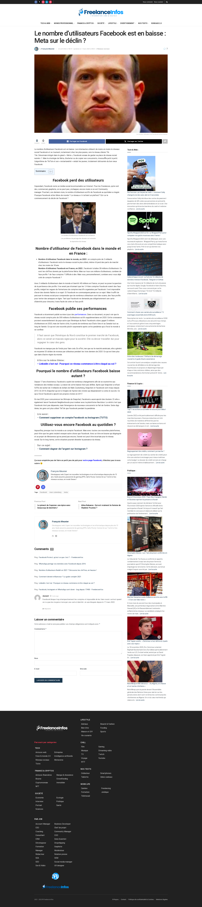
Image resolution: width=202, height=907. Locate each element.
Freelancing (106, 788)
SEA (37, 858)
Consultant (40, 835)
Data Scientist (60, 839)
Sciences (39, 809)
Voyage (84, 758)
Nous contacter (148, 2)
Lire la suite (140, 209)
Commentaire (40, 629)
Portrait (39, 805)
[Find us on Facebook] (35, 2)
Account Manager (43, 824)
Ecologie (59, 798)
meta (66, 492)
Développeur (41, 843)
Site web (83, 669)
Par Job (38, 819)
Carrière (84, 788)
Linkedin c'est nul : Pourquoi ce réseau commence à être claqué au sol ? (67, 583)
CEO (37, 828)
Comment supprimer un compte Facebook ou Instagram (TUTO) (73, 417)
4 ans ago (55, 596)
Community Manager (62, 831)
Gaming (101, 747)
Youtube (101, 758)
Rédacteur (40, 854)
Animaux (84, 724)
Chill (83, 742)
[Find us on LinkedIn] (46, 2)
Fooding (103, 728)
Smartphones (105, 773)
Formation (40, 846)
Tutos (38, 764)
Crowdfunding (62, 779)
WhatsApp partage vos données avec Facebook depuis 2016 (62, 564)
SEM (56, 858)
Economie (40, 798)
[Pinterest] (38, 487)
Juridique (105, 792)
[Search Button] (167, 2)
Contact (123, 899)
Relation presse (60, 854)
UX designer (59, 865)
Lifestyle (112, 23)
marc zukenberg (55, 492)
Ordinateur (85, 773)
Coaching (39, 831)
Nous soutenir (158, 2)
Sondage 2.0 (156, 23)
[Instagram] (43, 487)
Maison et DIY (87, 731)
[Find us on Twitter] (39, 2)
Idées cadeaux (106, 777)
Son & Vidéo (40, 865)
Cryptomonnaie (42, 782)
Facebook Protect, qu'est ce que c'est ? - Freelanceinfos (61, 557)
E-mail (36, 669)
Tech (37, 748)
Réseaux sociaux (103, 49)
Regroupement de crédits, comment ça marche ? (145, 451)
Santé (58, 805)
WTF (83, 762)
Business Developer (62, 824)
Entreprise (58, 752)
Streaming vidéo (105, 750)
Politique (60, 801)
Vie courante (86, 735)
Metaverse (58, 760)
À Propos (115, 899)
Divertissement (127, 23)
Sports (103, 731)
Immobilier (60, 782)
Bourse (38, 779)
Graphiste (58, 846)
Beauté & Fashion (107, 724)
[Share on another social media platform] (165, 141)
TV (82, 754)
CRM (38, 839)
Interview (39, 801)
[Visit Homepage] (101, 12)
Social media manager (63, 862)
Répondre (47, 609)
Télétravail (85, 796)
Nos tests (142, 23)
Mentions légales (162, 899)
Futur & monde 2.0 (43, 756)
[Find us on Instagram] (43, 2)
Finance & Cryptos (85, 23)
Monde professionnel (63, 23)
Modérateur (59, 850)
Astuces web (41, 752)
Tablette (84, 777)
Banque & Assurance (64, 775)
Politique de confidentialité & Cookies (141, 899)
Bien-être (85, 728)
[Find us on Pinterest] (50, 2)
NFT (37, 786)
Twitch (101, 754)
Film (83, 747)
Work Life (85, 784)
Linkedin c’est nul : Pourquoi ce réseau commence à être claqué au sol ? (77, 363)
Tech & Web (45, 23)
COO (56, 835)
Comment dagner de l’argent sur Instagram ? (63, 448)
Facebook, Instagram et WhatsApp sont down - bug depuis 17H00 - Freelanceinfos (71, 589)
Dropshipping (59, 843)
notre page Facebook (92, 460)
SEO (37, 862)
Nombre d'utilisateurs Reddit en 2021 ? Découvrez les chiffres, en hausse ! (68, 570)
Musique (84, 750)
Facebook (43, 492)
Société (100, 23)
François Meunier (47, 49)
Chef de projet (60, 828)
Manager (39, 850)
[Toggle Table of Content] (49, 172)
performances (80, 314)
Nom (36, 658)
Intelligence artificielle (63, 756)
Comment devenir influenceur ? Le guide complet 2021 (60, 577)
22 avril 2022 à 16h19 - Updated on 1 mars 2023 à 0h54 (76, 49)
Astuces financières (44, 775)
